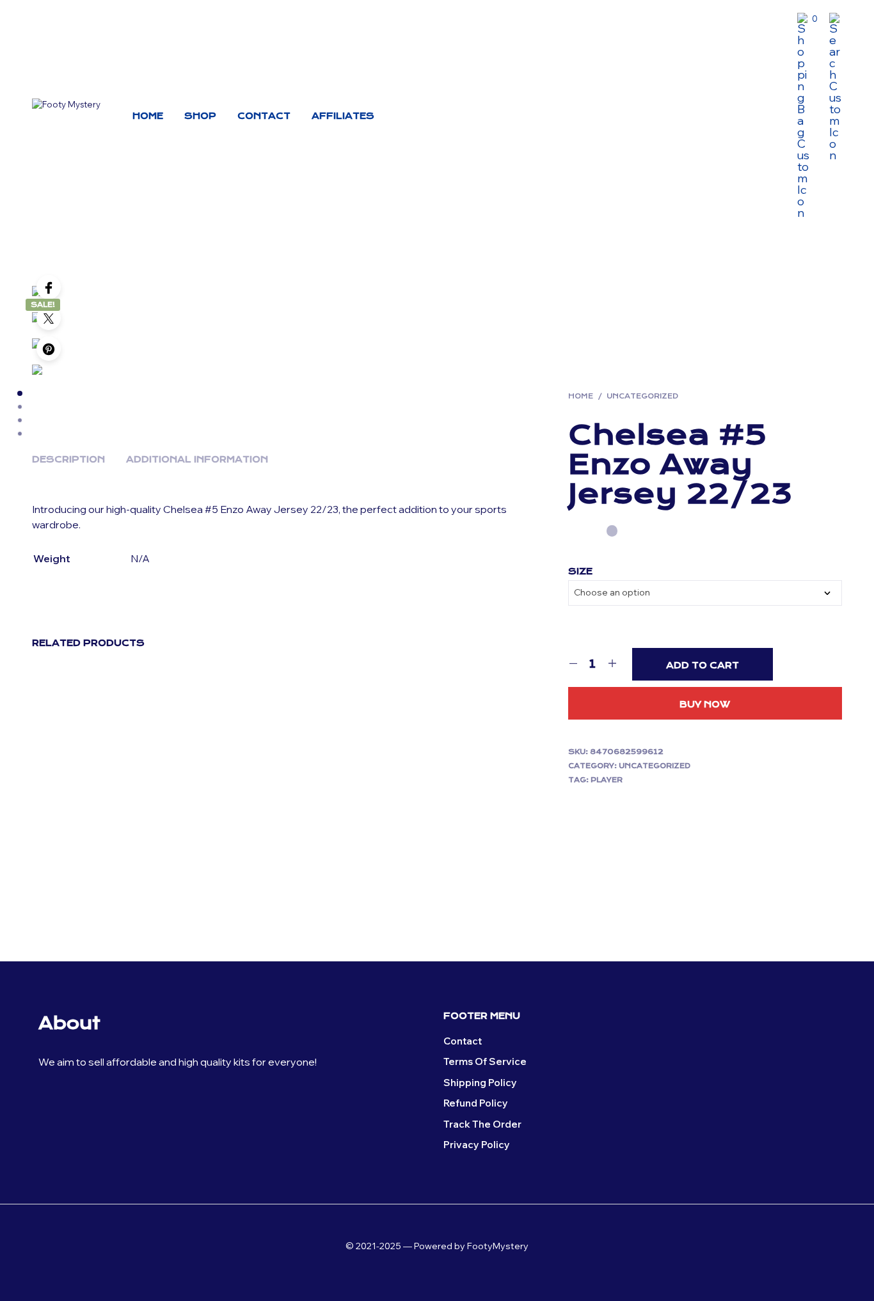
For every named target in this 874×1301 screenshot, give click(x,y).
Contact (263, 116)
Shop (200, 116)
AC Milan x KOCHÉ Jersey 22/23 (214, 834)
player (607, 780)
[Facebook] (48, 287)
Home (147, 116)
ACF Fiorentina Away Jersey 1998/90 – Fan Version (477, 834)
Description (68, 459)
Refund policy (475, 1103)
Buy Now (704, 704)
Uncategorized (642, 396)
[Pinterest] (48, 348)
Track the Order (482, 1124)
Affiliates (343, 116)
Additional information (197, 459)
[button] (807, 19)
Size (580, 571)
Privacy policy (476, 1145)
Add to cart (702, 665)
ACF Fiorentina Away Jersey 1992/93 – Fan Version (348, 834)
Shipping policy (480, 1082)
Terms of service (485, 1061)
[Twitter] (48, 318)
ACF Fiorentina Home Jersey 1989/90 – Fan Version (78, 839)
